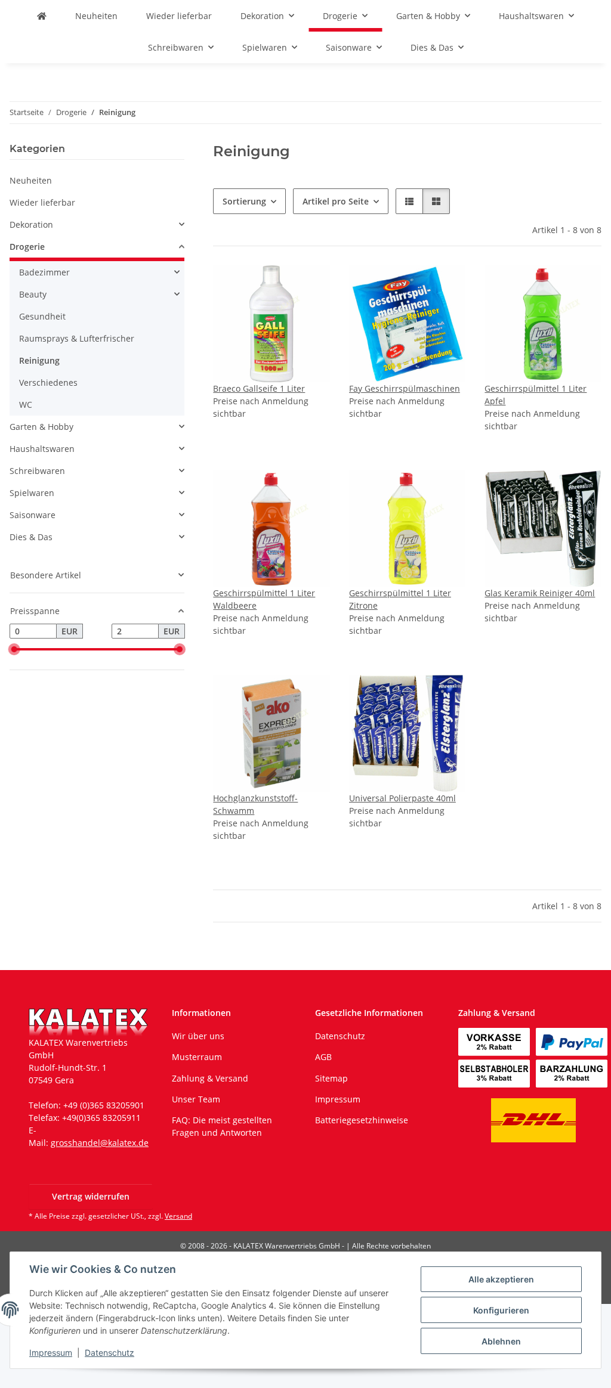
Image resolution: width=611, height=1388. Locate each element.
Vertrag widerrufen (90, 1196)
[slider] (14, 649)
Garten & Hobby (41, 426)
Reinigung (39, 360)
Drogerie (27, 246)
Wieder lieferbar (42, 202)
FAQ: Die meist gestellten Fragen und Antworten (222, 1126)
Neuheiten (31, 180)
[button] (409, 201)
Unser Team (196, 1099)
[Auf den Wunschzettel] (310, 285)
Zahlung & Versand (210, 1078)
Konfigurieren (501, 1310)
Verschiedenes (48, 382)
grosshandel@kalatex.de (100, 1142)
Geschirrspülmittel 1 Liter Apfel (536, 395)
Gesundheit (42, 316)
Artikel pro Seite (336, 201)
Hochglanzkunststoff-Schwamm (255, 804)
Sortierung (244, 201)
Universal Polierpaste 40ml (402, 798)
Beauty (33, 294)
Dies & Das (31, 537)
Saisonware (32, 514)
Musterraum (197, 1056)
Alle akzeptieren (501, 1279)
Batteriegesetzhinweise (361, 1120)
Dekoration (31, 224)
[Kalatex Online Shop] (42, 16)
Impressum (50, 1352)
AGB (323, 1056)
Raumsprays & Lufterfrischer (76, 338)
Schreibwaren (37, 470)
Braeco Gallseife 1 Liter (259, 388)
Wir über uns (198, 1036)
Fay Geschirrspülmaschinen (404, 388)
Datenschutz (109, 1352)
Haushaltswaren (42, 448)
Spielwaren (32, 492)
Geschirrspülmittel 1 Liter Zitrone (400, 599)
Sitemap (331, 1078)
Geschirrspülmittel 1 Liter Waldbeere (264, 599)
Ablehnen (501, 1341)
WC (25, 404)
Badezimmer (44, 272)
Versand (178, 1216)
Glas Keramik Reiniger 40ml (540, 593)
